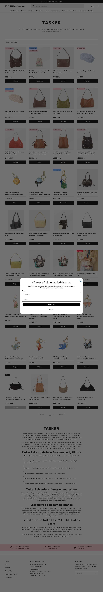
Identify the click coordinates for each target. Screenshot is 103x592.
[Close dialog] (81, 280)
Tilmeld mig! (51, 304)
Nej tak (51, 309)
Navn (24, 291)
